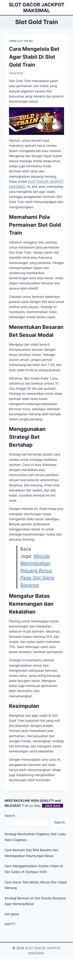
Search (9, 816)
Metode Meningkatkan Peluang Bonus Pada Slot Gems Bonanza (37, 570)
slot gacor (11, 914)
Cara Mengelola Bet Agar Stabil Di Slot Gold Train (34, 57)
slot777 (10, 924)
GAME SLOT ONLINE (21, 41)
